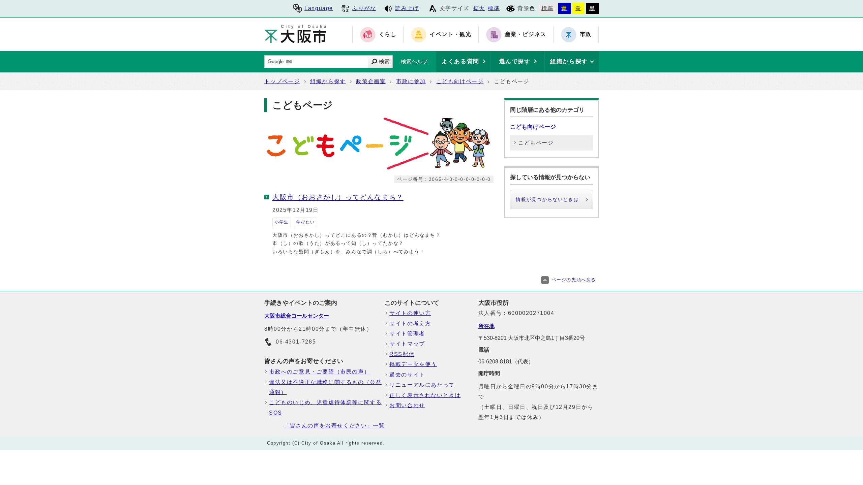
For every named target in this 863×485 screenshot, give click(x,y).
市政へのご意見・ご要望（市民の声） (319, 372)
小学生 (282, 222)
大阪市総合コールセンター (296, 316)
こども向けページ (460, 81)
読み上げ (407, 8)
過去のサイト (407, 375)
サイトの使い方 (410, 313)
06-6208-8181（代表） (506, 361)
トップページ (282, 81)
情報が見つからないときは (547, 199)
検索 (384, 61)
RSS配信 (401, 354)
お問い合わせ (407, 405)
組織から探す (328, 81)
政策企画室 (371, 81)
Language (318, 8)
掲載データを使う (413, 364)
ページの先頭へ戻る (574, 279)
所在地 (486, 326)
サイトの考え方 (410, 323)
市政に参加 (411, 81)
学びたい (305, 222)
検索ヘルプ (414, 61)
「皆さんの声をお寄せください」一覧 (334, 425)
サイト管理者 (407, 333)
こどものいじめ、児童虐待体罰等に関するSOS (325, 407)
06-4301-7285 (296, 342)
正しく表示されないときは (424, 395)
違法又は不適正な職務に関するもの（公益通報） (325, 387)
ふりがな (364, 8)
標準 (494, 8)
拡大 (479, 8)
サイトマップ (407, 344)
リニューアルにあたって (422, 385)
